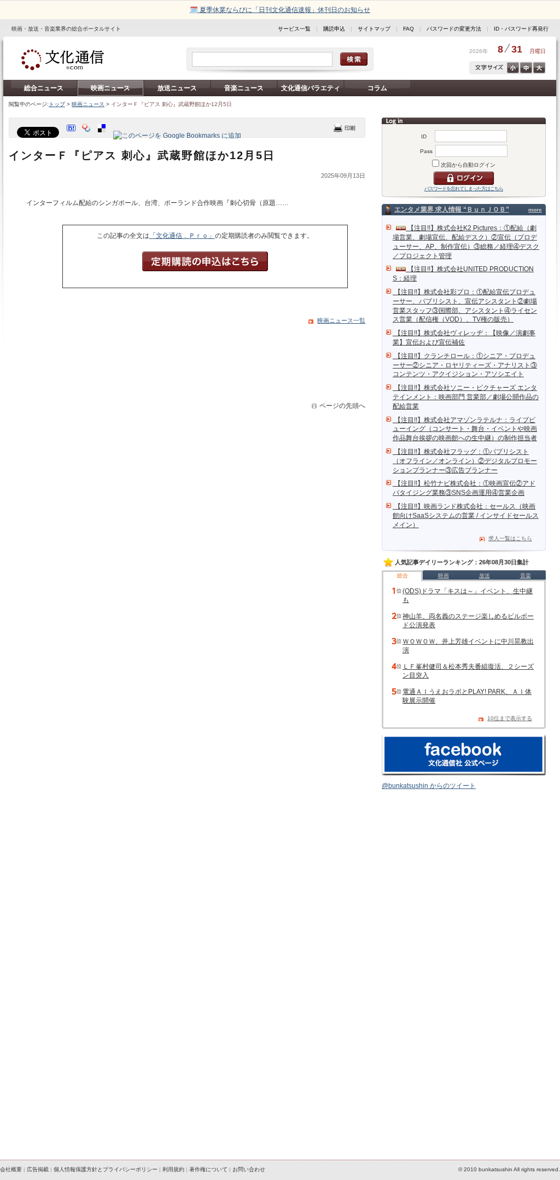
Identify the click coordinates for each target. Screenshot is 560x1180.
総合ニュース (43, 88)
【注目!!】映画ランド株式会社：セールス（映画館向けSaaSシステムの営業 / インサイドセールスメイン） (466, 516)
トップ (57, 104)
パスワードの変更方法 (454, 29)
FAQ (408, 29)
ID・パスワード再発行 (521, 29)
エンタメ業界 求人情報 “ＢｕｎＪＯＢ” (451, 209)
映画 (443, 576)
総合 (402, 576)
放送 (484, 576)
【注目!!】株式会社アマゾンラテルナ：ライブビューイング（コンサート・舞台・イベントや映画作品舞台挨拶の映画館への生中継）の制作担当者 (465, 429)
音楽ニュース (244, 88)
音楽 (525, 576)
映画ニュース (110, 88)
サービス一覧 (294, 29)
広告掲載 (38, 1169)
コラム (377, 88)
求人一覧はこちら (510, 538)
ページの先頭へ (342, 406)
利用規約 (173, 1169)
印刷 (344, 128)
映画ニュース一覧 (341, 320)
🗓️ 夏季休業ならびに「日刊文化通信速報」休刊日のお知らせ (280, 10)
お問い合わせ (248, 1169)
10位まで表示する (509, 718)
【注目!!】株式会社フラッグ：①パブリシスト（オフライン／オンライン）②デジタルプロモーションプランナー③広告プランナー (465, 461)
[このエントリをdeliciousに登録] (102, 135)
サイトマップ (374, 29)
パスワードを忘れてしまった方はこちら (463, 188)
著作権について (208, 1169)
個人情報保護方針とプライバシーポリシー (106, 1169)
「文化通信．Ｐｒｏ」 (182, 235)
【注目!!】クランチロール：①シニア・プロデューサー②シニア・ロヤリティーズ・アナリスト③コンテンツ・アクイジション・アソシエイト (465, 365)
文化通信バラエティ (310, 88)
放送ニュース (177, 88)
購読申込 (334, 29)
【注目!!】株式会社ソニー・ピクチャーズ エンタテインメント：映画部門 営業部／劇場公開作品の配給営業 (466, 397)
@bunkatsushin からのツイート (429, 786)
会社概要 (11, 1169)
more (535, 210)
